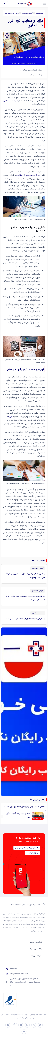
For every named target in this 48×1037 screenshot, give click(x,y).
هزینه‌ (10, 416)
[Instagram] (27, 1025)
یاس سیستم (39, 13)
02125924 (13, 968)
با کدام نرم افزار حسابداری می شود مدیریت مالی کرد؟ (25, 618)
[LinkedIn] (20, 1025)
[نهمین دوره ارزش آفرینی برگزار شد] (38, 816)
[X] (14, 1023)
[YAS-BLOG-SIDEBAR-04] (24, 711)
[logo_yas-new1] (24, 3)
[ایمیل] (24, 1031)
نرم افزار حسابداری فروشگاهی (28, 175)
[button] (44, 3)
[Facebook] (7, 1025)
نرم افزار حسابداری (10, 100)
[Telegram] (40, 1025)
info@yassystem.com (18, 973)
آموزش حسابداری (27, 13)
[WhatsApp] (33, 1025)
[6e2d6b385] (10, 1000)
